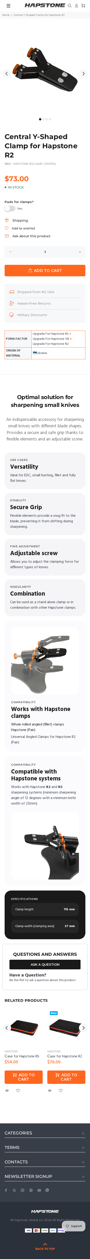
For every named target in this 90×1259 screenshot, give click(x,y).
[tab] (5, 383)
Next (83, 73)
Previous (6, 73)
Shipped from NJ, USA (35, 292)
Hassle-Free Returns (34, 303)
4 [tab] (50, 119)
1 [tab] (40, 119)
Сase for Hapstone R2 (64, 1056)
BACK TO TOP (45, 1248)
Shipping (20, 220)
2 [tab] (43, 119)
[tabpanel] (45, 71)
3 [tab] (46, 119)
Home (6, 15)
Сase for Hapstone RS (22, 1056)
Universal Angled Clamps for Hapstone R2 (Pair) (43, 739)
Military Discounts (32, 315)
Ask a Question (45, 964)
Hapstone (11, 1051)
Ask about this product (31, 236)
